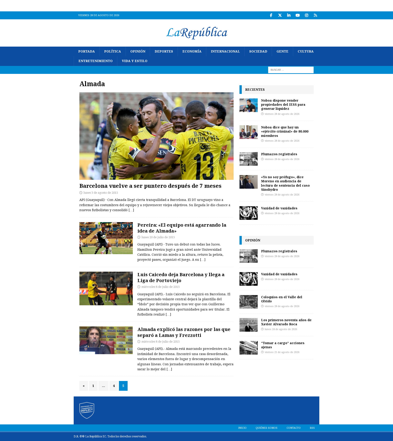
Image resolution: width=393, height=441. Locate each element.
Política (112, 51)
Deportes (164, 51)
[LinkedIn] (289, 15)
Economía (192, 51)
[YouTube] (298, 15)
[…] (131, 210)
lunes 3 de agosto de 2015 (100, 192)
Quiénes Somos (266, 427)
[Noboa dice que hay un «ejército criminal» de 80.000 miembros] (248, 132)
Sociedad (258, 51)
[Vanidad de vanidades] (248, 213)
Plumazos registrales (279, 154)
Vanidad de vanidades (279, 208)
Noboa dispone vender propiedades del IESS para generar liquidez (283, 104)
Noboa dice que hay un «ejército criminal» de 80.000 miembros (284, 131)
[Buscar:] (291, 69)
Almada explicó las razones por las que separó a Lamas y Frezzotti (183, 332)
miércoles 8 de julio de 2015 (160, 286)
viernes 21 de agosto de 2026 (282, 352)
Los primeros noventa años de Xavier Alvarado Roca (286, 322)
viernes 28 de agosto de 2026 (282, 114)
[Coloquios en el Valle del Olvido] (248, 302)
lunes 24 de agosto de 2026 (281, 329)
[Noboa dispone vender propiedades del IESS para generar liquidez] (248, 105)
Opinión (137, 51)
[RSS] (315, 15)
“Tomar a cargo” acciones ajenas (283, 345)
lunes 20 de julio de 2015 (158, 237)
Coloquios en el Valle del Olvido (281, 299)
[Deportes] (106, 238)
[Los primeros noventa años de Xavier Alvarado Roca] (248, 325)
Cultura (306, 51)
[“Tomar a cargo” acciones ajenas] (248, 348)
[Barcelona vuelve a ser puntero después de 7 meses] (156, 136)
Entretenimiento (95, 61)
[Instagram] (306, 15)
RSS (312, 427)
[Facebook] (271, 15)
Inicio (242, 427)
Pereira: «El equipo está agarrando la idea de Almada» (181, 228)
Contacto (294, 427)
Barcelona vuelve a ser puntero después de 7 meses (150, 185)
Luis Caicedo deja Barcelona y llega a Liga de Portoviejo (180, 277)
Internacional (225, 51)
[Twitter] (280, 15)
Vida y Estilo (134, 61)
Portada (86, 51)
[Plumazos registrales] (248, 159)
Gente (282, 51)
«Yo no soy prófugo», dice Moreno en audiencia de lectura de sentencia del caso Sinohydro (285, 183)
